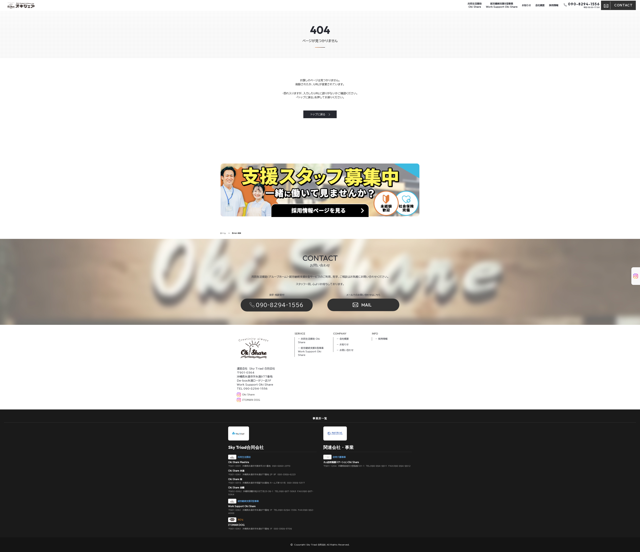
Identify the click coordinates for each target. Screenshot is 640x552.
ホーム (223, 233)
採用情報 (553, 5)
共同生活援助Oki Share (475, 5)
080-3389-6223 (287, 474)
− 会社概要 (343, 339)
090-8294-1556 (280, 304)
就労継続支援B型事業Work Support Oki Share (502, 5)
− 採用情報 (381, 339)
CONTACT (623, 5)
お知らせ (526, 5)
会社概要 (540, 5)
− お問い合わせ (345, 350)
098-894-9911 (378, 466)
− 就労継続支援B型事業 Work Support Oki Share (311, 351)
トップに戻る (317, 114)
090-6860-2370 (281, 466)
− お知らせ (343, 344)
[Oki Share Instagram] (633, 272)
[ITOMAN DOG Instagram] (633, 280)
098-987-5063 (287, 491)
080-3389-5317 (296, 483)
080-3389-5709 (283, 529)
